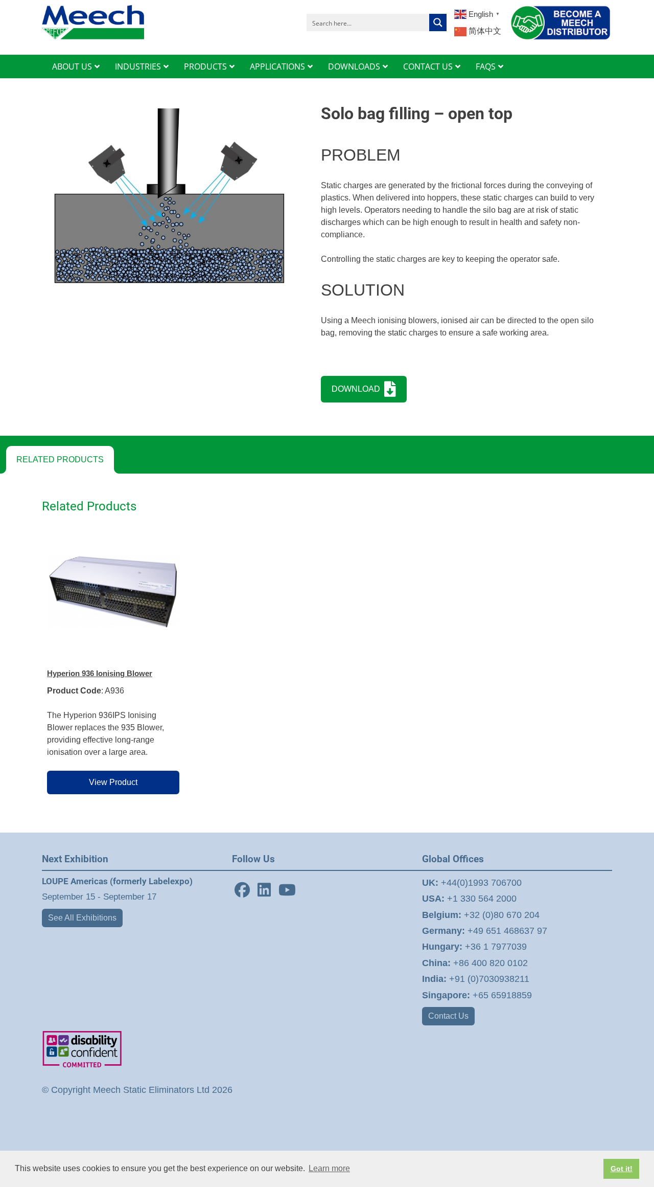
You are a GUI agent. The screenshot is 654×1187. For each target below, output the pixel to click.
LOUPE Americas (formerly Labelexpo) (117, 881)
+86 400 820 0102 (475, 963)
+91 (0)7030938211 (475, 979)
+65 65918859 (477, 995)
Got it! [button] (622, 1168)
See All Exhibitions (82, 917)
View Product (113, 782)
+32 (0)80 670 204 (481, 915)
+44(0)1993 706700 (472, 883)
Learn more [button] (329, 1168)
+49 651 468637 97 (484, 931)
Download (358, 389)
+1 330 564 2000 (469, 898)
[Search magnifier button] (438, 22)
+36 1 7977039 (474, 947)
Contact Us (448, 1016)
